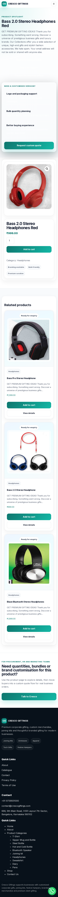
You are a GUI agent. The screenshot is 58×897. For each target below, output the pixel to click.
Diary (15, 864)
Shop (10, 870)
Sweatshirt (17, 860)
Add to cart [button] (29, 405)
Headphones (23, 260)
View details (29, 413)
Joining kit (17, 853)
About (5, 765)
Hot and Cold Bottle (22, 846)
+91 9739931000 (10, 800)
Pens (15, 867)
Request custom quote (29, 145)
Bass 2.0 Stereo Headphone (21, 490)
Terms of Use (9, 785)
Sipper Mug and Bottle (23, 840)
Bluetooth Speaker (22, 850)
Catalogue (7, 770)
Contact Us (12, 874)
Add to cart (29, 249)
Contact (6, 775)
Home (10, 826)
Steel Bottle (18, 843)
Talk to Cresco (29, 696)
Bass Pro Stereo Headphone (21, 378)
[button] (47, 168)
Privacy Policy (9, 780)
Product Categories (17, 833)
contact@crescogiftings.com (16, 806)
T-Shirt (16, 836)
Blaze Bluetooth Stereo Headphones (25, 601)
